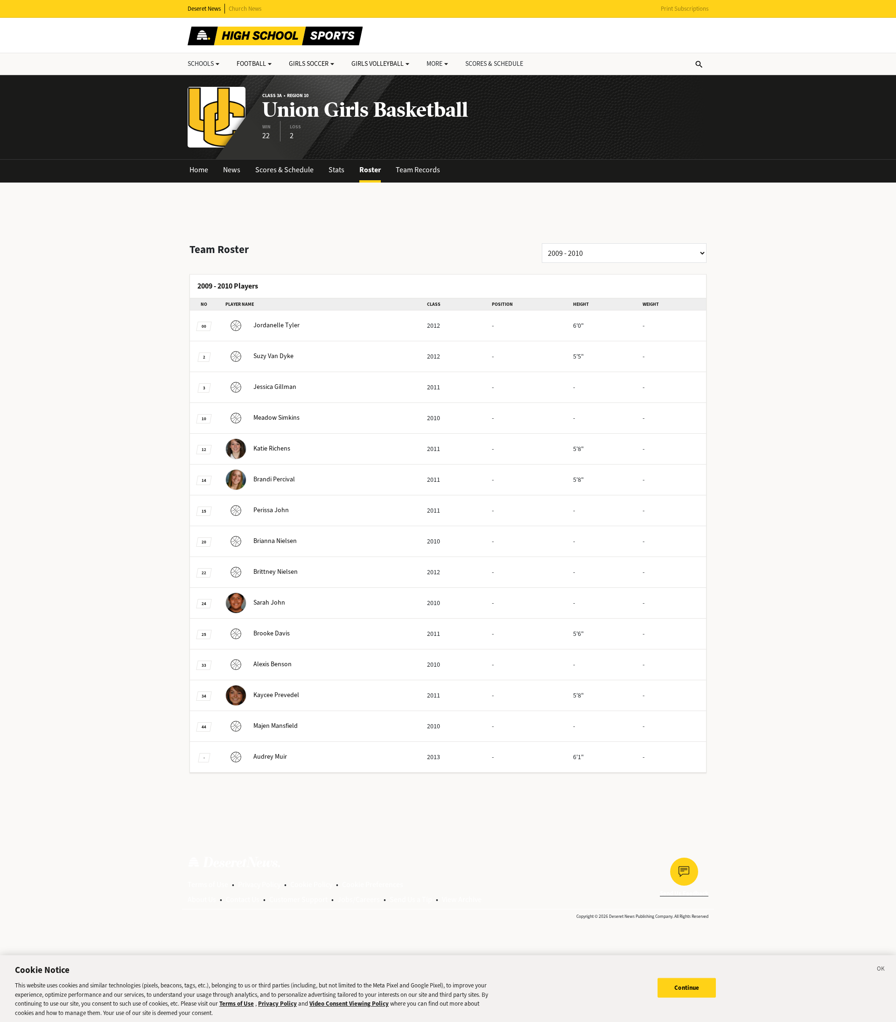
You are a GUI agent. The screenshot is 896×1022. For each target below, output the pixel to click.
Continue (686, 988)
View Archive (462, 899)
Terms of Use (208, 884)
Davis (271, 633)
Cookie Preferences (372, 884)
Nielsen (275, 540)
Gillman (274, 386)
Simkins (276, 417)
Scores (494, 63)
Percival (274, 479)
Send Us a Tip (411, 899)
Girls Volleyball (377, 63)
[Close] (881, 970)
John (271, 510)
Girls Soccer (309, 63)
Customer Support (298, 899)
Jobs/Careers (358, 899)
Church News (245, 9)
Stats (336, 170)
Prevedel (276, 695)
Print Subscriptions (684, 9)
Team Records (418, 170)
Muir (270, 756)
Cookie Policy (311, 884)
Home (198, 170)
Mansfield (275, 725)
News (231, 170)
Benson (272, 664)
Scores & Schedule (284, 170)
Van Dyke (273, 356)
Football (251, 63)
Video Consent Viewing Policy (349, 1004)
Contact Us (242, 899)
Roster (370, 170)
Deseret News (204, 9)
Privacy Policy (259, 884)
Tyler (276, 325)
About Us (202, 899)
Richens (271, 448)
